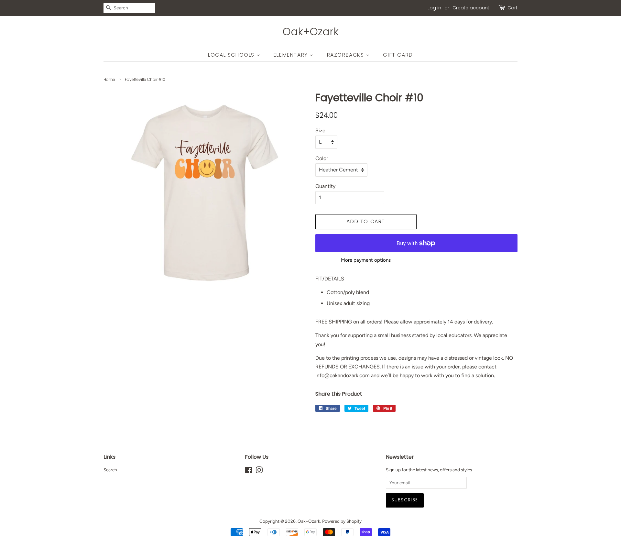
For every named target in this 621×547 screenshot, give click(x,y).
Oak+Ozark (310, 32)
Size (320, 130)
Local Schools (232, 55)
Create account (470, 8)
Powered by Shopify (342, 521)
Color (321, 158)
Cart (512, 8)
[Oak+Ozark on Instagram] (259, 471)
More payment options (366, 260)
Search (110, 469)
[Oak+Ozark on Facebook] (248, 471)
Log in (434, 8)
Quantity (325, 186)
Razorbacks (346, 55)
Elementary (292, 55)
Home (109, 79)
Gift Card (398, 55)
